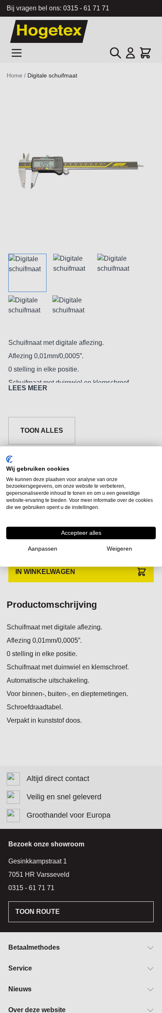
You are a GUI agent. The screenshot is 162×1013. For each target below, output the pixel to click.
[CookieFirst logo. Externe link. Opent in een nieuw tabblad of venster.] (9, 459)
